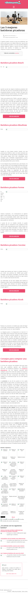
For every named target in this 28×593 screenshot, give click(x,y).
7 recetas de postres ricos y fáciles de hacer (4, 512)
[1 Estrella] (3, 519)
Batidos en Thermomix (13, 512)
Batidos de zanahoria (4, 458)
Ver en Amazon (14, 116)
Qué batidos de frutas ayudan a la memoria (21, 497)
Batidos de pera (21, 457)
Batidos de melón (4, 470)
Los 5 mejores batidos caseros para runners (13, 484)
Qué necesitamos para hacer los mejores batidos (4, 485)
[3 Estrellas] (15, 519)
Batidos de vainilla (21, 484)
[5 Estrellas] (4, 521)
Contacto (9, 591)
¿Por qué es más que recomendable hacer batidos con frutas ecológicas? (4, 499)
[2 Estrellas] (9, 519)
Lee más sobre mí (11, 573)
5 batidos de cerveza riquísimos (21, 512)
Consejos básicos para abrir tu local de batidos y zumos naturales (13, 472)
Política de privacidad (16, 591)
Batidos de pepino (21, 470)
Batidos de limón (13, 496)
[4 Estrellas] (21, 519)
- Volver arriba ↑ (24, 591)
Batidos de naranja (13, 458)
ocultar (17, 53)
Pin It (13, 517)
